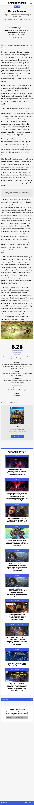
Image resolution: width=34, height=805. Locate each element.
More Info (17, 436)
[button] (31, 322)
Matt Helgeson (8, 19)
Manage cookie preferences (17, 717)
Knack (17, 427)
